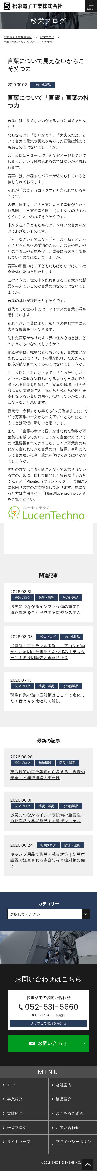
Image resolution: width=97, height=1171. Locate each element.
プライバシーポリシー (73, 1144)
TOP (11, 1085)
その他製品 (43, 85)
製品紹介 (63, 1099)
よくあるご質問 (69, 1113)
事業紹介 (15, 1099)
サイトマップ (19, 1141)
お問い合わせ (67, 1127)
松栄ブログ (47, 37)
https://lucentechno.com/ (65, 493)
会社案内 (63, 1085)
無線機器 (45, 763)
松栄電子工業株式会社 (18, 37)
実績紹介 (15, 1113)
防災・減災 (46, 597)
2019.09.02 (17, 85)
